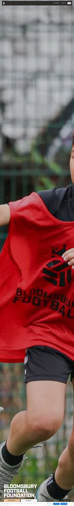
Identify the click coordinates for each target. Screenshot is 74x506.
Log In (69, 3)
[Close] (72, 504)
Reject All (56, 503)
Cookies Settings (49, 503)
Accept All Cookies (64, 503)
